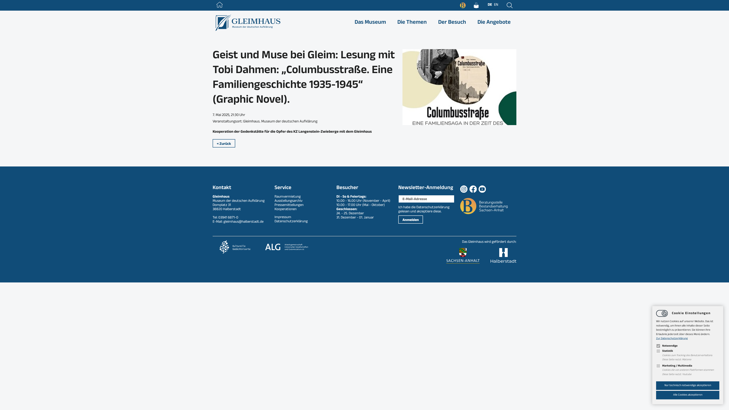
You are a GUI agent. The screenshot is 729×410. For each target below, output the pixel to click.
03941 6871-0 (228, 218)
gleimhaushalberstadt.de (243, 222)
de (490, 5)
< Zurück (224, 144)
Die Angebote (494, 23)
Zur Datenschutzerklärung (672, 338)
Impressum (283, 217)
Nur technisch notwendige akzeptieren (687, 385)
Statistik (667, 351)
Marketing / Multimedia (677, 366)
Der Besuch (452, 23)
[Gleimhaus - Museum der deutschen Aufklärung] (247, 22)
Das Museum (370, 23)
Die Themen (412, 23)
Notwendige (670, 346)
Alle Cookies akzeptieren (687, 395)
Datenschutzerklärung (433, 208)
